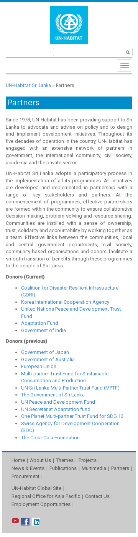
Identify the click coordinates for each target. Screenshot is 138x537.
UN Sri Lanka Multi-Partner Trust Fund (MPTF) (70, 388)
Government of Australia (48, 359)
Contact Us (97, 496)
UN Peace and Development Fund (58, 402)
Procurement (25, 476)
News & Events (28, 468)
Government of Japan (45, 352)
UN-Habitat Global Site (36, 488)
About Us (40, 460)
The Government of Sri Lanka (53, 395)
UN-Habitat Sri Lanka (28, 85)
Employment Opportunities (41, 504)
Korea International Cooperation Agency (65, 302)
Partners (120, 468)
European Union (38, 366)
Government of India (43, 330)
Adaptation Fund (39, 323)
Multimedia (94, 468)
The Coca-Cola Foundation (50, 437)
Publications (63, 468)
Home (18, 460)
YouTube (16, 522)
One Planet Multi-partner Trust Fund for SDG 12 (72, 416)
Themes (65, 460)
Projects (88, 460)
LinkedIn (36, 522)
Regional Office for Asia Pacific (46, 496)
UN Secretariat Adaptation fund (55, 409)
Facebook (25, 522)
